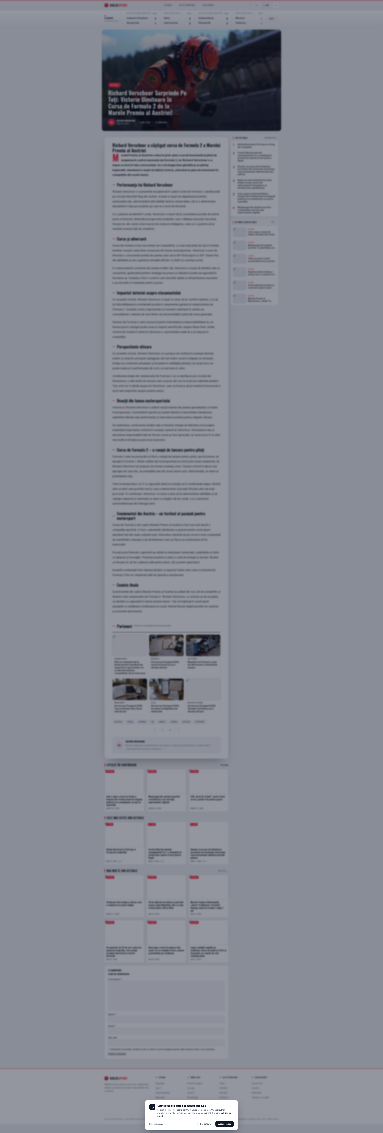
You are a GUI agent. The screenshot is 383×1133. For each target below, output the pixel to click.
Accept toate (224, 1124)
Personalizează (156, 1124)
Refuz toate (205, 1124)
